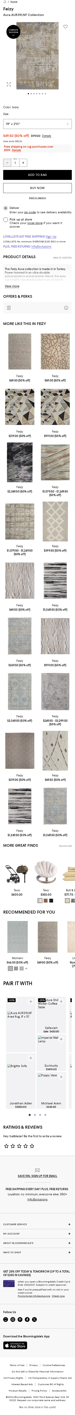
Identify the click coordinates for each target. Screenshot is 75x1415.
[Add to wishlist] (65, 27)
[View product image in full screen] (8, 84)
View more (12, 286)
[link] (19, 377)
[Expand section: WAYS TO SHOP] (37, 1252)
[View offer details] (37, 308)
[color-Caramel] (46, 901)
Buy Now (37, 188)
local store (35, 223)
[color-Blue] (10, 968)
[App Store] (15, 1345)
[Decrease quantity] (7, 163)
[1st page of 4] (30, 1115)
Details (46, 136)
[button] (37, 61)
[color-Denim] (16, 968)
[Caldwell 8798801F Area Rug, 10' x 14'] (19, 691)
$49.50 (16, 136)
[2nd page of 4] (35, 1115)
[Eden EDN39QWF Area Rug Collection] (19, 521)
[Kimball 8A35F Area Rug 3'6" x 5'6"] (19, 750)
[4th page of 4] (45, 1115)
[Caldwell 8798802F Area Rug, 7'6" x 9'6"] (55, 806)
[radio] (40, 900)
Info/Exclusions (41, 246)
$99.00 (36, 136)
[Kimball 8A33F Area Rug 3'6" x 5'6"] (19, 406)
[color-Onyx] (51, 901)
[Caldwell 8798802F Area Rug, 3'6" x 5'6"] (19, 636)
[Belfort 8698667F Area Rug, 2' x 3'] (19, 351)
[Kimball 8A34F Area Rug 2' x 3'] (19, 580)
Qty (15, 158)
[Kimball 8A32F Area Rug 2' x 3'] (55, 351)
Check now (58, 1296)
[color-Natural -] (40, 901)
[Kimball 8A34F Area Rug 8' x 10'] (55, 636)
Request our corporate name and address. (41, 1400)
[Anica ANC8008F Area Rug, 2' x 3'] (55, 750)
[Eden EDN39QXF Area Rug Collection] (55, 462)
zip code (30, 212)
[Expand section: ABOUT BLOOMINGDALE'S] (37, 1243)
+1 (26, 968)
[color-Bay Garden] (73, 901)
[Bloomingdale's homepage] (4, 1)
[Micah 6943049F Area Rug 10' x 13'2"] (19, 806)
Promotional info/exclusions (34, 1296)
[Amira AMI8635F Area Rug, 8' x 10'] (19, 462)
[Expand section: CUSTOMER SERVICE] (37, 1224)
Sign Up (51, 236)
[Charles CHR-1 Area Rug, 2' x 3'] (17, 937)
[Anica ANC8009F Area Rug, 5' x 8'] (55, 521)
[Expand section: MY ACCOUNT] (37, 1233)
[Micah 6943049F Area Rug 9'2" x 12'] (55, 580)
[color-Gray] (22, 968)
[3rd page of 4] (40, 1115)
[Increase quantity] (23, 163)
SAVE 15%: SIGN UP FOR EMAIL (37, 1176)
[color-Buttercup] (67, 901)
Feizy (8, 8)
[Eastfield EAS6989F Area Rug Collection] (55, 691)
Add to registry (37, 197)
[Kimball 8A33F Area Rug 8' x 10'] (55, 406)
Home (13, 1)
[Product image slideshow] (37, 61)
